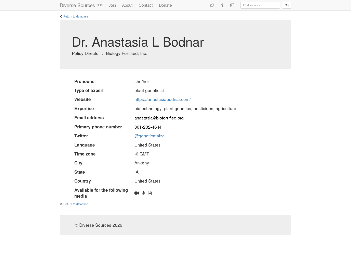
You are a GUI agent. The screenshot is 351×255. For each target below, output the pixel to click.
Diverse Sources (81, 5)
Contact (146, 5)
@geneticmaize (149, 135)
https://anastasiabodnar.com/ (162, 99)
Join (112, 5)
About (127, 5)
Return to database (75, 16)
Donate (165, 5)
